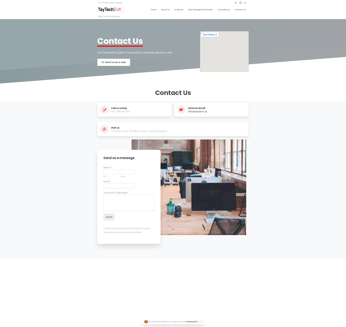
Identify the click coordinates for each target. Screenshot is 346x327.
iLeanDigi (226, 316)
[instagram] (245, 2)
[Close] (200, 321)
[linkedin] (240, 2)
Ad (104, 176)
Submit (109, 216)
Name (107, 167)
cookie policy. (191, 321)
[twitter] (236, 2)
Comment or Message (115, 192)
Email (106, 181)
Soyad (122, 176)
